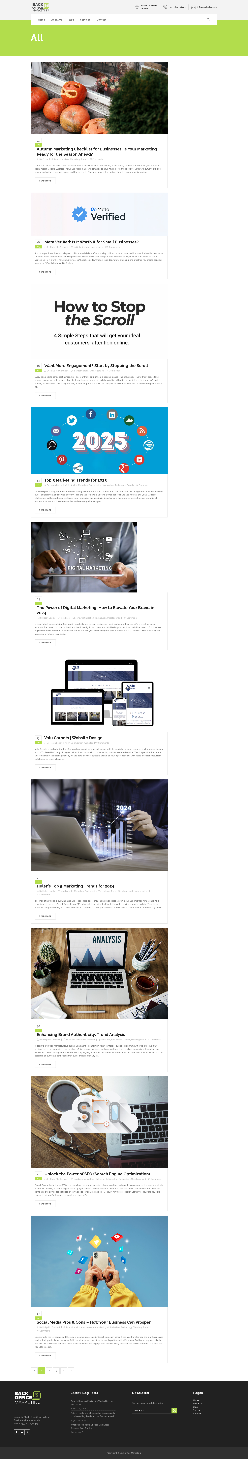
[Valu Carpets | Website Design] (99, 693)
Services (197, 1410)
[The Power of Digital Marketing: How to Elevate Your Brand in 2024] (84, 557)
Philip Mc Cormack (59, 247)
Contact (197, 1413)
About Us (197, 1404)
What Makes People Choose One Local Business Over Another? (90, 1426)
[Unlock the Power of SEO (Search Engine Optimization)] (99, 1122)
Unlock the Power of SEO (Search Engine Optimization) (97, 1174)
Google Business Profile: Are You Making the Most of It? (92, 1403)
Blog (195, 1407)
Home (196, 1400)
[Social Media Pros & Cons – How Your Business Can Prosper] (99, 1261)
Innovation (81, 1040)
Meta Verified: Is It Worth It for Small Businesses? (91, 242)
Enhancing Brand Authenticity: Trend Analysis (81, 1034)
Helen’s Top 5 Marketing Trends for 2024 (75, 886)
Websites (88, 743)
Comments (97, 159)
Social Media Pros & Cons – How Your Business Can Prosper (94, 1322)
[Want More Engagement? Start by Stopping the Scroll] (99, 321)
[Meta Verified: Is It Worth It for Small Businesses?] (99, 214)
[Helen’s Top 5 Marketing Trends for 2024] (99, 825)
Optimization (82, 247)
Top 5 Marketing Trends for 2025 (75, 480)
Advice (59, 159)
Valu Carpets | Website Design (73, 737)
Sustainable (108, 485)
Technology (120, 485)
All (72, 891)
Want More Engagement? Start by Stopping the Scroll (96, 365)
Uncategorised (125, 891)
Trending (137, 1327)
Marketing (75, 159)
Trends (84, 159)
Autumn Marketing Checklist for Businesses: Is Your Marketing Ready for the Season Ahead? (93, 1414)
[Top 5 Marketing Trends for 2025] (99, 440)
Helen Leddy (56, 485)
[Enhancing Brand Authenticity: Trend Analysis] (99, 973)
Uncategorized (97, 247)
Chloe (45, 159)
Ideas (66, 159)
